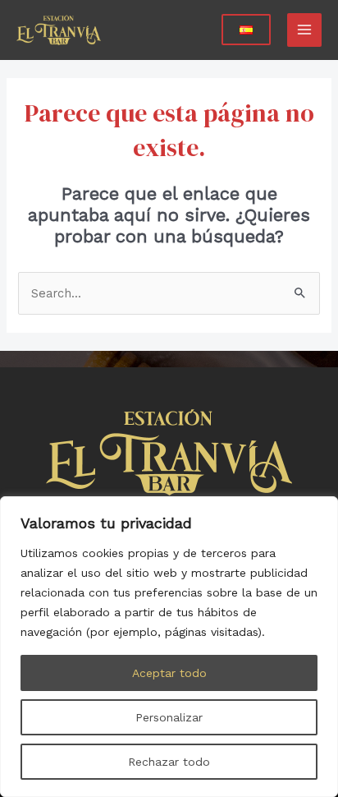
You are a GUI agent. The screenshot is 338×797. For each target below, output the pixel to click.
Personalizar (169, 717)
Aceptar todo (169, 673)
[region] (169, 646)
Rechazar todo (169, 761)
